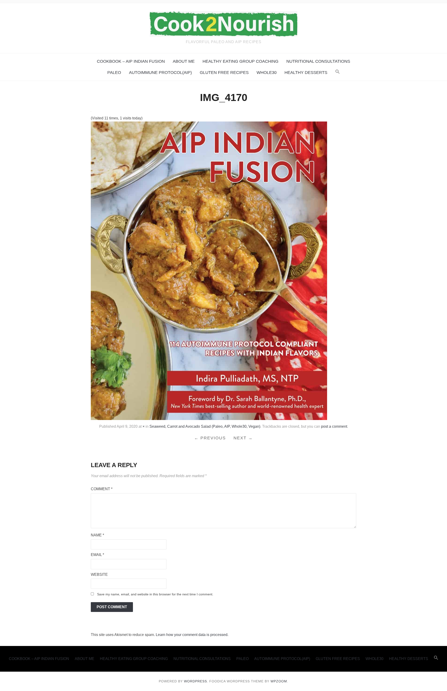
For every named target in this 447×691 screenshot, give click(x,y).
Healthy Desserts (305, 72)
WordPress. (196, 681)
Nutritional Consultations (318, 61)
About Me (184, 61)
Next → (243, 438)
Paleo (114, 72)
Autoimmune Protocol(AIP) (160, 72)
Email (97, 555)
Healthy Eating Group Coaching (240, 61)
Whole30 (267, 72)
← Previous (210, 438)
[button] (337, 72)
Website (99, 574)
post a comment (334, 426)
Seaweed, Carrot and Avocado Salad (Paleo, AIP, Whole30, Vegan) (204, 426)
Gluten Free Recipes (224, 72)
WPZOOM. (279, 681)
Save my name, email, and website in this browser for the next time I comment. (155, 594)
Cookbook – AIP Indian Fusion (131, 61)
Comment (101, 489)
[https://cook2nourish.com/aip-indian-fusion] (209, 271)
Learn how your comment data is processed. (192, 635)
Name (97, 535)
